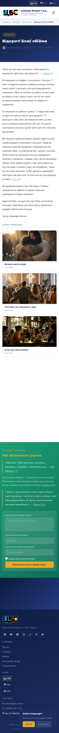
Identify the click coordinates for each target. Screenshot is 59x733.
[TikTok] (30, 634)
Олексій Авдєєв (13, 48)
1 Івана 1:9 (48, 73)
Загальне (27, 22)
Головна (6, 22)
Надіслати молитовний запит (29, 564)
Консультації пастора (11, 661)
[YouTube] (11, 634)
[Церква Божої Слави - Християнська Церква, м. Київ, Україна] (10, 12)
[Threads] (36, 634)
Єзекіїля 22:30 (48, 484)
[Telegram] (17, 634)
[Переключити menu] (54, 13)
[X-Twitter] (42, 634)
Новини (16, 22)
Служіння (6, 651)
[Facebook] (4, 634)
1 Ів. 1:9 (16, 179)
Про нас (5, 647)
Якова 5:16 (39, 504)
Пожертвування (9, 665)
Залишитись (43, 724)
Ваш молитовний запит (19, 515)
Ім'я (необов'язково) (16, 535)
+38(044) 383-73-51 (13, 708)
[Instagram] (23, 634)
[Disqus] (29, 399)
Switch (28, 724)
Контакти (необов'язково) (20, 547)
